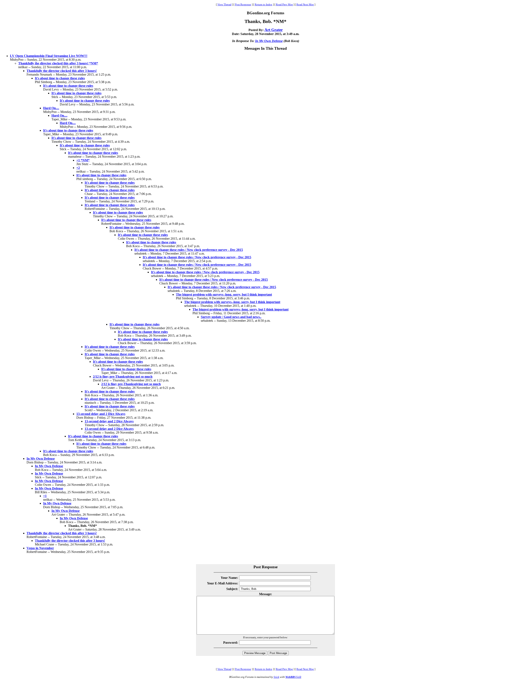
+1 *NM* (83, 160)
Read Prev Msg (284, 4)
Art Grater (273, 30)
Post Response (243, 4)
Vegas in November (40, 548)
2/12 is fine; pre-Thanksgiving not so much (122, 376)
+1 (45, 496)
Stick (276, 676)
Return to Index (263, 4)
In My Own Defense (269, 41)
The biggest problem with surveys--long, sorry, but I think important (224, 294)
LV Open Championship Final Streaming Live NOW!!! (48, 56)
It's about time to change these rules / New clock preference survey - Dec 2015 (188, 250)
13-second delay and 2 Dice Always (100, 414)
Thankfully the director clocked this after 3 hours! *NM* (58, 63)
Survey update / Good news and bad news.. (231, 317)
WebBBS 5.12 (293, 676)
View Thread (224, 4)
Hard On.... (51, 108)
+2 (78, 167)
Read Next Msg (305, 4)
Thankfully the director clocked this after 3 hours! (62, 71)
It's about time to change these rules (60, 78)
